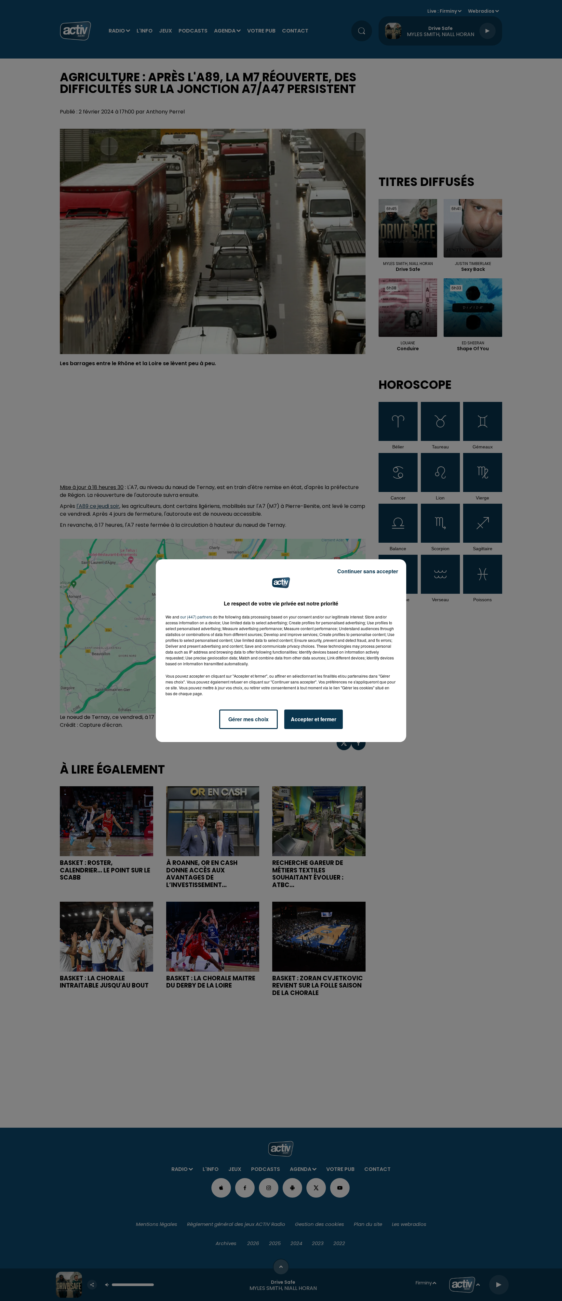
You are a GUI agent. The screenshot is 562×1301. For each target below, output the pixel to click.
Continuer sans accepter (367, 571)
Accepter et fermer (313, 719)
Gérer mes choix (248, 719)
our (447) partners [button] (196, 616)
